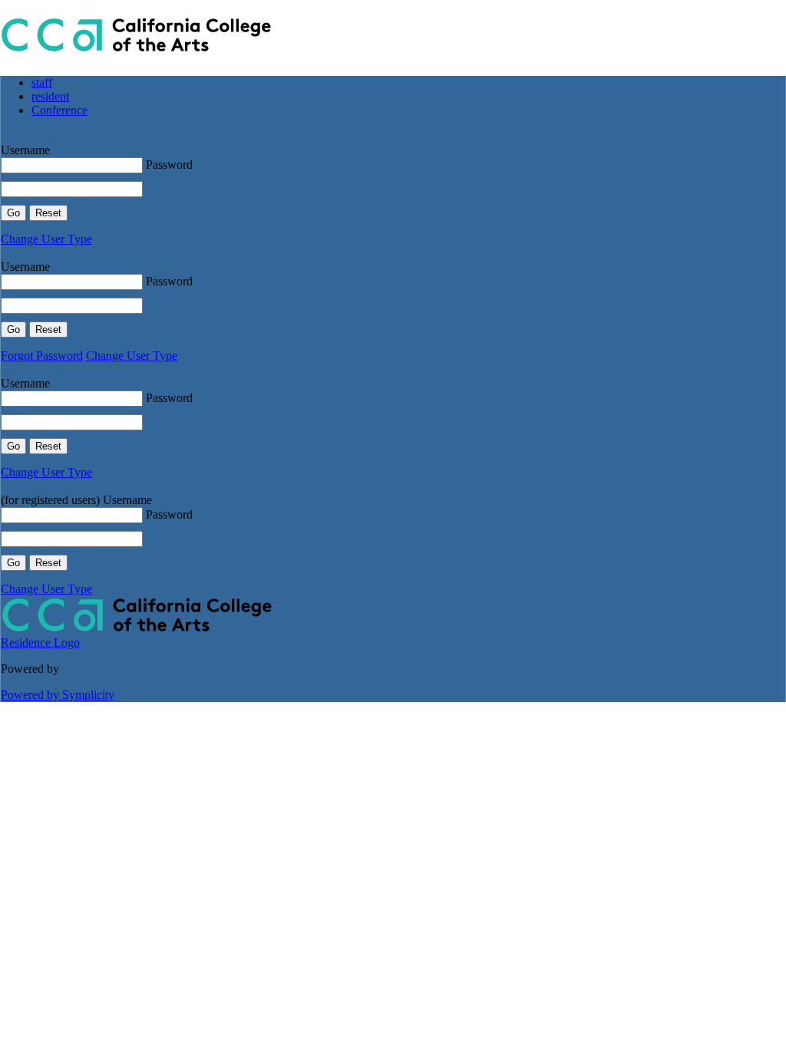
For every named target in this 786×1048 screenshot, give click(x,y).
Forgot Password (42, 355)
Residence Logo (40, 642)
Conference (59, 110)
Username (25, 150)
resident (50, 96)
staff (41, 82)
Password (169, 164)
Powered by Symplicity (57, 694)
